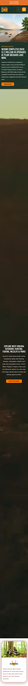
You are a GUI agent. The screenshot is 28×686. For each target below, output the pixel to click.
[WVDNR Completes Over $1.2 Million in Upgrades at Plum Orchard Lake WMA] (14, 28)
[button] (19, 9)
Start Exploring (14, 381)
